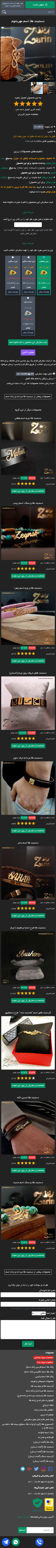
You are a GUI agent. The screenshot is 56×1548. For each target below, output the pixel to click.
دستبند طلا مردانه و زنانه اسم (40, 1391)
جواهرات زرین (47, 1415)
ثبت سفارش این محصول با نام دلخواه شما (28, 342)
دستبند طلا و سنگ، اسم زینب (28, 503)
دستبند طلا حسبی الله (28, 1097)
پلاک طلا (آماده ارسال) (43, 1442)
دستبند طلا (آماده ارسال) (42, 1447)
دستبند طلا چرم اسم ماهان (28, 418)
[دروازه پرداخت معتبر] (49, 1504)
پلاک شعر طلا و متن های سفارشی (39, 1419)
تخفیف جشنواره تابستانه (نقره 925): (34, 168)
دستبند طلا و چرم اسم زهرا (28, 588)
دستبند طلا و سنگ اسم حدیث (28, 1182)
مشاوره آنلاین (28, 352)
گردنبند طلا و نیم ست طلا (42, 1386)
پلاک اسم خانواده (46, 1432)
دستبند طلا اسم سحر (28, 843)
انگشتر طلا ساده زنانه (44, 1410)
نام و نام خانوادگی (47, 1290)
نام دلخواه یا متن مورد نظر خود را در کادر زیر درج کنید (28, 219)
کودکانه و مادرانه (46, 1437)
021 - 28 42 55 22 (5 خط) (41, 1482)
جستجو (22, 1530)
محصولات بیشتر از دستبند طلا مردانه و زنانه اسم (28, 396)
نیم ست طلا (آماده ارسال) (42, 1452)
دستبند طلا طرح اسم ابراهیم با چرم (28, 928)
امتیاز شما (50, 1313)
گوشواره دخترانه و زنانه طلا (41, 1400)
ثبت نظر (28, 1344)
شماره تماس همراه (47, 1300)
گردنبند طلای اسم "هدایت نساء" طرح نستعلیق (28, 1012)
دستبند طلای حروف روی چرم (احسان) (28, 673)
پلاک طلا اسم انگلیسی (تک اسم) (39, 1372)
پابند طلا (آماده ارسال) (43, 1461)
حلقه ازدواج (48, 1405)
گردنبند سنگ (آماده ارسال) (41, 1456)
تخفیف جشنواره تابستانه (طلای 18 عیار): (32, 158)
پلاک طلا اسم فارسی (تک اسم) (40, 1367)
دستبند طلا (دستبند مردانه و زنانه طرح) (35, 1396)
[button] (49, 88)
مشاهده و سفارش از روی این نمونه (28, 491)
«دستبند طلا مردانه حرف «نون (28, 758)
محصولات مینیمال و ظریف (42, 1381)
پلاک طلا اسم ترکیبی (44, 1376)
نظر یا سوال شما (48, 1318)
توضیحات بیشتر (44, 292)
